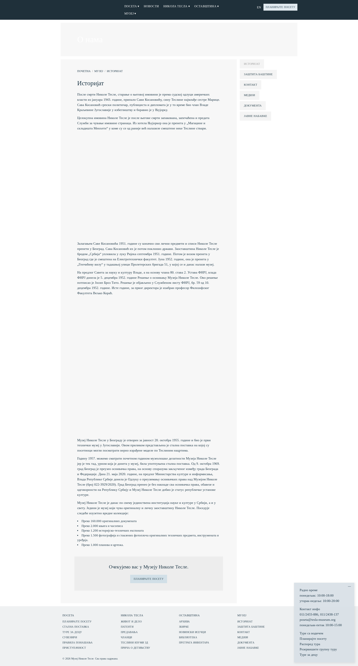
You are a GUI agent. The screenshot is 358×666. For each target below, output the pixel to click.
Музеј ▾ (130, 13)
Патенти (127, 626)
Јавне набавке (255, 116)
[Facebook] (284, 658)
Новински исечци (192, 632)
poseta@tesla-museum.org (317, 620)
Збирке (184, 626)
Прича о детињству (135, 647)
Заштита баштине (258, 74)
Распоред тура (310, 644)
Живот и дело (131, 621)
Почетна (84, 71)
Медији (249, 95)
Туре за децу (72, 632)
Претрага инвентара (194, 642)
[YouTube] (291, 658)
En (259, 7)
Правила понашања (77, 642)
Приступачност (74, 647)
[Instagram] (278, 658)
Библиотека (188, 637)
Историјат (115, 71)
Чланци (126, 637)
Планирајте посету (280, 7)
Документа (253, 105)
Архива (184, 621)
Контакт (250, 84)
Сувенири (69, 637)
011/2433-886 (309, 614)
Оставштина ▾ (206, 6)
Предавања (129, 632)
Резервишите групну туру (318, 649)
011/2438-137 (329, 614)
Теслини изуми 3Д (134, 642)
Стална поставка (75, 626)
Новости (151, 6)
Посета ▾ (131, 6)
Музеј (98, 71)
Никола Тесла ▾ (176, 6)
